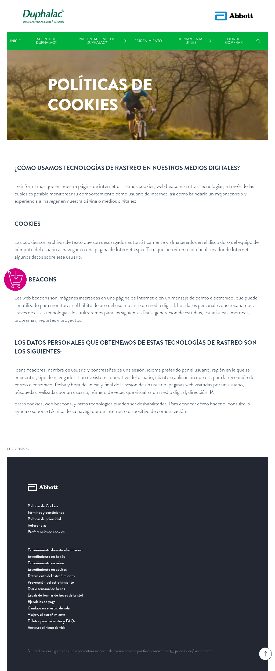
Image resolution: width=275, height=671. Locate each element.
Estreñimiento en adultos (47, 569)
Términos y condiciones (46, 512)
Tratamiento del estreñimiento (51, 576)
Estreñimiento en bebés (46, 556)
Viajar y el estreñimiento (47, 615)
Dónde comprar (234, 41)
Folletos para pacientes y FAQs (51, 621)
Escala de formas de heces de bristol (55, 595)
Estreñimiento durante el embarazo (55, 550)
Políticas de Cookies (43, 506)
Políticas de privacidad (44, 519)
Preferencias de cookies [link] (46, 532)
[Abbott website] (234, 16)
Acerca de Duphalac (46, 41)
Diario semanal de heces (46, 589)
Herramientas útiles (191, 41)
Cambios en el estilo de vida (49, 608)
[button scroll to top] (265, 653)
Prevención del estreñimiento (51, 582)
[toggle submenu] (125, 41)
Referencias (37, 525)
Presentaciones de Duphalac (97, 41)
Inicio (15, 41)
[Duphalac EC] (43, 16)
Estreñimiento (148, 41)
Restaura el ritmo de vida (46, 627)
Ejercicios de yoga (41, 602)
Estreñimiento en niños (46, 563)
